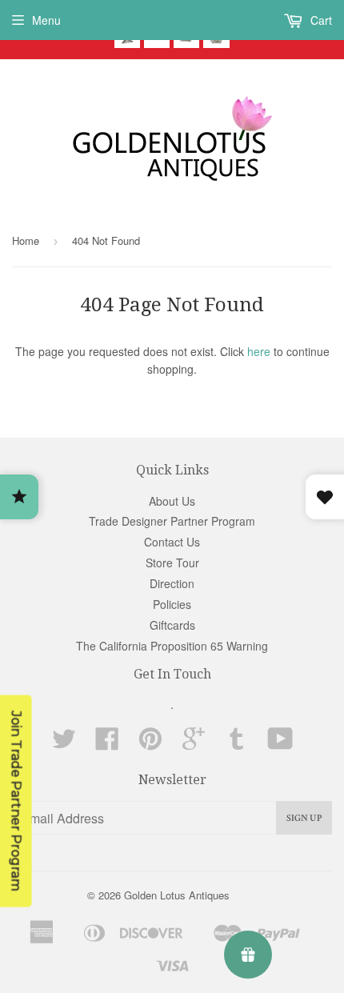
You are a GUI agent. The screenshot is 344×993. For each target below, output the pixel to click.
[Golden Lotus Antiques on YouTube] (280, 743)
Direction (172, 583)
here (258, 351)
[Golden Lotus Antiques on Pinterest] (150, 743)
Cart (319, 20)
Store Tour (172, 563)
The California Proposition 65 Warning (172, 646)
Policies (172, 604)
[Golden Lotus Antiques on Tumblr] (237, 743)
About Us (172, 501)
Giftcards (172, 625)
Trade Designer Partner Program (172, 521)
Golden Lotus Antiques (177, 895)
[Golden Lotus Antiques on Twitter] (64, 743)
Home (25, 240)
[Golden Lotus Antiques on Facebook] (107, 743)
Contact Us (172, 542)
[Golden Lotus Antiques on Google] (194, 743)
